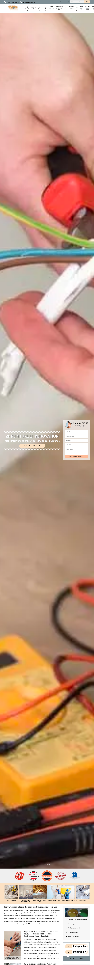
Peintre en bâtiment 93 (40, 8)
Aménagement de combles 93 (59, 8)
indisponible (13, 2)
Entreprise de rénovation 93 (27, 8)
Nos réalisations (32, 446)
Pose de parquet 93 (81, 8)
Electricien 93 (33, 8)
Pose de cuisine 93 (65, 8)
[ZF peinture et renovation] (13, 8)
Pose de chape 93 (76, 8)
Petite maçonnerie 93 (51, 8)
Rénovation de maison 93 (71, 8)
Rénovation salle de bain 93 (87, 8)
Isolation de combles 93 (45, 8)
